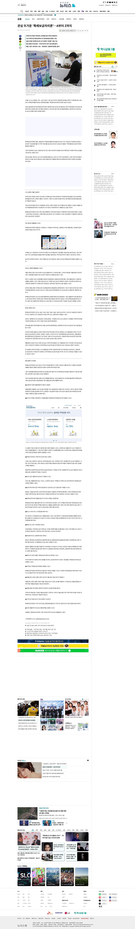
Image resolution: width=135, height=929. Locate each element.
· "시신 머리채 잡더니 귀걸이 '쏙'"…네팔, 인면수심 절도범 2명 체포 (106, 305)
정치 (31, 11)
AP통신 (85, 894)
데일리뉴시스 (50, 903)
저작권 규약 (47, 918)
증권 (33, 19)
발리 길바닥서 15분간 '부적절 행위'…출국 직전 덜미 (29, 859)
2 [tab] (84, 699)
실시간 (27, 11)
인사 (41, 906)
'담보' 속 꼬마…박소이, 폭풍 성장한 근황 (52, 770)
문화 (70, 11)
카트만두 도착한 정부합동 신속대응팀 (26, 720)
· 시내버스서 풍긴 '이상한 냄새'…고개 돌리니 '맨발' (106, 311)
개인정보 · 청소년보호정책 (73, 918)
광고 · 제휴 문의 (26, 918)
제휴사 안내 (34, 918)
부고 (46, 906)
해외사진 (70, 894)
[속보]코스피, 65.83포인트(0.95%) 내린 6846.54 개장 (34, 15)
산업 (47, 11)
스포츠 (74, 11)
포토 (90, 11)
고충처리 (53, 918)
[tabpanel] (77, 710)
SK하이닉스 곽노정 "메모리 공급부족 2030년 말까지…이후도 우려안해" (28, 848)
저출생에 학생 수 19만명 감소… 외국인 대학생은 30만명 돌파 (70, 727)
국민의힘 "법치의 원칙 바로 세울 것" (74, 717)
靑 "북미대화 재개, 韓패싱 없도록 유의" (35, 824)
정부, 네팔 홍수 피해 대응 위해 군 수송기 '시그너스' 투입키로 (29, 854)
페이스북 (114, 897)
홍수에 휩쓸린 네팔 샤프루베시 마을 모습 (27, 729)
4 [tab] (88, 699)
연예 (79, 11)
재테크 (75, 19)
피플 (95, 219)
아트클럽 (42, 897)
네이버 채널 (104, 894)
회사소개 (19, 918)
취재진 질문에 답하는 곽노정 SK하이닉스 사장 (28, 723)
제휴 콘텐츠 (103, 11)
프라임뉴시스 (108, 5)
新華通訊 (85, 897)
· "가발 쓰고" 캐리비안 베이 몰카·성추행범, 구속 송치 (106, 303)
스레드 (104, 903)
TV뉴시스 (95, 11)
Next (67, 823)
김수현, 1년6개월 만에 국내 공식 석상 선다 (59, 846)
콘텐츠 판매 (40, 918)
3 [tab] (86, 699)
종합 (33, 830)
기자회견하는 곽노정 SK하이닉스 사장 (27, 717)
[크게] (87, 30)
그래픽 (63, 897)
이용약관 (64, 918)
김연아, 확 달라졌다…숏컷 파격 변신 (51, 767)
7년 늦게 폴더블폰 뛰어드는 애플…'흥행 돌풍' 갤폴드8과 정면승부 (71, 856)
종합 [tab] (116, 66)
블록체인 (81, 19)
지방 (66, 11)
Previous (18, 823)
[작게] (85, 30)
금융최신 (27, 19)
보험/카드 (53, 19)
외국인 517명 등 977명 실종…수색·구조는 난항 (51, 815)
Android (85, 903)
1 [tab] (82, 699)
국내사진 (63, 894)
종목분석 (68, 19)
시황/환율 (61, 19)
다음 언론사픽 (114, 894)
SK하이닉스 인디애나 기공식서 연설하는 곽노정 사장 (28, 726)
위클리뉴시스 (115, 5)
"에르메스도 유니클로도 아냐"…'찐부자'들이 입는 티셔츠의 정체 (53, 836)
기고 (48, 897)
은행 (48, 19)
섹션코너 (42, 903)
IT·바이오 (52, 11)
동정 (51, 906)
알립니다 (92, 918)
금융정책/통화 (40, 19)
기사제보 (59, 918)
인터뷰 (42, 900)
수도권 (62, 11)
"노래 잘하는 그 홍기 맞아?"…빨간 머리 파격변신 (54, 764)
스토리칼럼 (50, 894)
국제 (35, 11)
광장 (87, 11)
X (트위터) (104, 900)
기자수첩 (96, 129)
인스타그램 (114, 900)
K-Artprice (101, 5)
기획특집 (49, 900)
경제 (39, 11)
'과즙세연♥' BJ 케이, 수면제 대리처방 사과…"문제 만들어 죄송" (71, 846)
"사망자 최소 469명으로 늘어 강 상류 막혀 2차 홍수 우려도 (52, 812)
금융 (43, 11)
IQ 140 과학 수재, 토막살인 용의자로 (51, 776)
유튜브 (104, 897)
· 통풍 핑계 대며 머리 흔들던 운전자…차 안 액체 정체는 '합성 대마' (106, 308)
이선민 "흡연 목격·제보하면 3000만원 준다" (53, 773)
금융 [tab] (112, 66)
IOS (84, 906)
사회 (57, 11)
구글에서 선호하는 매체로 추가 (68, 30)
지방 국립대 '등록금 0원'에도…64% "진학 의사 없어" (58, 856)
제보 (108, 11)
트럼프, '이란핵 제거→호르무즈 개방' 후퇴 (58, 825)
